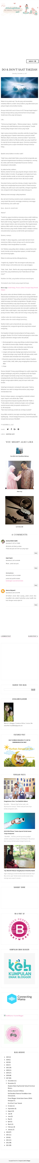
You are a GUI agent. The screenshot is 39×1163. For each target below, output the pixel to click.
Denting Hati (10, 434)
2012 (7, 1143)
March (9, 1124)
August (10, 1111)
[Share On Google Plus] (14, 429)
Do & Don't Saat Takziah (15, 1103)
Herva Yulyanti (10, 590)
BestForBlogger (27, 1160)
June (9, 1116)
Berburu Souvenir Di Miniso (16, 1091)
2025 (7, 1057)
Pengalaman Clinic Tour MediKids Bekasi (16, 801)
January (10, 1129)
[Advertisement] (19, 35)
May (9, 1119)
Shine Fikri (15, 1160)
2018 (7, 1075)
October (10, 1106)
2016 (7, 1132)
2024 (7, 1060)
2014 (7, 1137)
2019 (7, 1073)
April (9, 1121)
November (11, 1083)
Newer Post (6, 636)
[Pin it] (18, 429)
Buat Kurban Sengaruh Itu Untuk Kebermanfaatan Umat (19, 741)
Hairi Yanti (9, 558)
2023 (7, 1062)
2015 (7, 1135)
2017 (7, 1078)
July (9, 1114)
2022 (7, 1065)
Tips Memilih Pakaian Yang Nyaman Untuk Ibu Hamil (19, 870)
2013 (7, 1140)
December (11, 1081)
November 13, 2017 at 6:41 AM (13, 560)
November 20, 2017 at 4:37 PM (13, 592)
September (11, 1108)
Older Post (32, 636)
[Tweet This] (7, 429)
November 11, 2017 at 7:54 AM (13, 543)
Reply (36, 553)
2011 (7, 1145)
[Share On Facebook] (11, 429)
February (10, 1127)
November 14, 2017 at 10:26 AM (13, 575)
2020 (7, 1070)
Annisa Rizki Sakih (12, 541)
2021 (7, 1067)
